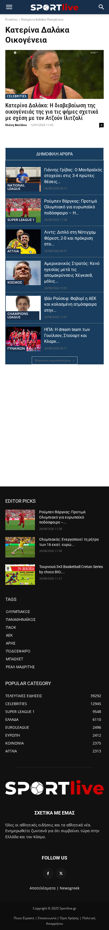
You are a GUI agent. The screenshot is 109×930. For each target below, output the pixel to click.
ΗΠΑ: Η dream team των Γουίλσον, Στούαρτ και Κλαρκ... (67, 335)
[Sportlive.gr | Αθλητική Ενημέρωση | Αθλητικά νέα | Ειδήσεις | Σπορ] (54, 787)
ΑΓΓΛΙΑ (13, 251)
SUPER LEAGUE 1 (20, 219)
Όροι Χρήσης (69, 918)
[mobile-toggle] (9, 7)
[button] (101, 7)
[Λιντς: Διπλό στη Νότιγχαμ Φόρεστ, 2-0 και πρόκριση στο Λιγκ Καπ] (23, 241)
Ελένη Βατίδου (16, 125)
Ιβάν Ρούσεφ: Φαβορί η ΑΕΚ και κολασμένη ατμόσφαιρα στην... (70, 304)
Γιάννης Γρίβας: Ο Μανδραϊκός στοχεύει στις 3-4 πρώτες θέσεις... (73, 175)
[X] (61, 873)
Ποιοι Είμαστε (24, 918)
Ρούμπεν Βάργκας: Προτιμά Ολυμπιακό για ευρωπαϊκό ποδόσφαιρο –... (62, 517)
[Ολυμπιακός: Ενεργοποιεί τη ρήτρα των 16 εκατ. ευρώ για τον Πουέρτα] (20, 547)
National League (16, 187)
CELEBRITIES (16, 96)
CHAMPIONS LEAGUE (17, 315)
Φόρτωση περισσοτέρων (53, 360)
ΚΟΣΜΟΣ (14, 282)
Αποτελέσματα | (44, 888)
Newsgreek (69, 888)
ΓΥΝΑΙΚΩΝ (16, 348)
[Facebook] (48, 873)
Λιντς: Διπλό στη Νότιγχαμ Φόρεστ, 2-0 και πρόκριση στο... (70, 238)
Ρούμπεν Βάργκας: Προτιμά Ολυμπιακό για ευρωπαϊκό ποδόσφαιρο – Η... (70, 207)
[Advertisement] (54, 429)
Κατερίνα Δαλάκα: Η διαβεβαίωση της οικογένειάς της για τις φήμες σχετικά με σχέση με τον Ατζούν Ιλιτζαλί (51, 111)
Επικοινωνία (47, 918)
